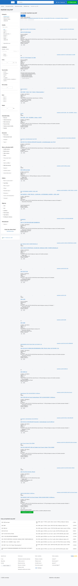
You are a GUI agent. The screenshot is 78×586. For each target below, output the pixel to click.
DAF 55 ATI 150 (24, 271)
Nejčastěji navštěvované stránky (24, 569)
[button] (22, 45)
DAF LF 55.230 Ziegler (26, 32)
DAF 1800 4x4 (24, 371)
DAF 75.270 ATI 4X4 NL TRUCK (28, 471)
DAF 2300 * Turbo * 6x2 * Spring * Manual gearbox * (32, 92)
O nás (2, 558)
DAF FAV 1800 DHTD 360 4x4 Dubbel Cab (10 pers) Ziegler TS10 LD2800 (37, 447)
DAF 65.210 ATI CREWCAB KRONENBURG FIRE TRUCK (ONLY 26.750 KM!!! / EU (40, 348)
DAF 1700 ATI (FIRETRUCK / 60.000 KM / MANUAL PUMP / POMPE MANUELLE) (39, 248)
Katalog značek (21, 567)
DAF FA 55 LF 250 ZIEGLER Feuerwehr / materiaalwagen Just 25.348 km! (37, 421)
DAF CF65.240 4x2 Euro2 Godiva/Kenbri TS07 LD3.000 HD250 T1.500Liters (38, 397)
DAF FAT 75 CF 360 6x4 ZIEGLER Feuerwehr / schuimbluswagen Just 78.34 (38, 142)
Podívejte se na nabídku (27, 512)
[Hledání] (18, 2)
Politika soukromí (21, 561)
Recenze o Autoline (21, 565)
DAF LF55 (23, 299)
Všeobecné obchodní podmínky (24, 558)
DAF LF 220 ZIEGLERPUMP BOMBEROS (30, 222)
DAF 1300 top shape (25, 169)
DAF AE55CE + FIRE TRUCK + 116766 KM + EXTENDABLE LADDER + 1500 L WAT (40, 194)
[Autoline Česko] (5, 2)
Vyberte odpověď (25, 78)
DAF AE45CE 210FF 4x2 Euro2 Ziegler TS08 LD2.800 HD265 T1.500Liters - (38, 497)
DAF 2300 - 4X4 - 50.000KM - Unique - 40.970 (31, 117)
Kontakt (2, 563)
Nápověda (3, 561)
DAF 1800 (23, 322)
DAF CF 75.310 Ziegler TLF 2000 (28, 57)
